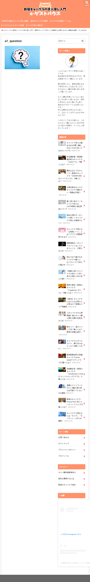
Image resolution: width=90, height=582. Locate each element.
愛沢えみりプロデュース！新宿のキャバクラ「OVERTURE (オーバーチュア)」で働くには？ (70, 176)
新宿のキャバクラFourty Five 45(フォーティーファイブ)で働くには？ (70, 403)
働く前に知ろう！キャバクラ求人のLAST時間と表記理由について (70, 205)
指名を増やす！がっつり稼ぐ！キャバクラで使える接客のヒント (70, 219)
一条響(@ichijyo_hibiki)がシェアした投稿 (75, 563)
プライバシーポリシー (67, 450)
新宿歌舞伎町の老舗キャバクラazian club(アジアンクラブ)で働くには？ (70, 358)
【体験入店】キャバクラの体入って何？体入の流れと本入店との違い (70, 275)
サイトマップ (63, 443)
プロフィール (63, 456)
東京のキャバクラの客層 (39, 21)
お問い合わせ (63, 437)
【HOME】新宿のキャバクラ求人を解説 (14, 21)
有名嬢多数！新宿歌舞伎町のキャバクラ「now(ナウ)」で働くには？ (70, 161)
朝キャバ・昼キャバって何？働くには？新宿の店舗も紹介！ (70, 331)
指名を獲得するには (66, 479)
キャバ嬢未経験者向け (67, 472)
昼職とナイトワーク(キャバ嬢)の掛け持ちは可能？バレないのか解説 (70, 389)
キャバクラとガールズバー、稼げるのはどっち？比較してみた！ (70, 345)
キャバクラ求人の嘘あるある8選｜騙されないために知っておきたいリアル (70, 147)
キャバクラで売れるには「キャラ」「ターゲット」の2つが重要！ (70, 417)
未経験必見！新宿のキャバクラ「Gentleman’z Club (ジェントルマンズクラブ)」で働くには (70, 374)
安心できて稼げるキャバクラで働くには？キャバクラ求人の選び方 (70, 261)
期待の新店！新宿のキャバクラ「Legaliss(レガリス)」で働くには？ (70, 289)
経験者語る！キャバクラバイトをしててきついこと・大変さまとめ (70, 247)
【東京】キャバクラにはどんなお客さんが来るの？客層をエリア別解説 (70, 303)
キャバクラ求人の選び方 (34, 25)
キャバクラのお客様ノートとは (60, 21)
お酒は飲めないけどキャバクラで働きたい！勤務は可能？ (70, 191)
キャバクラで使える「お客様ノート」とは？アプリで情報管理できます (70, 233)
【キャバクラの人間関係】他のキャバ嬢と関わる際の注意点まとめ (70, 317)
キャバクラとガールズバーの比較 (12, 25)
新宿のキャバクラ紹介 (67, 485)
